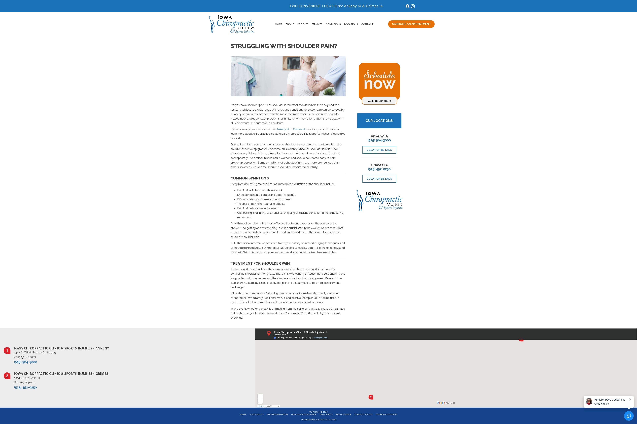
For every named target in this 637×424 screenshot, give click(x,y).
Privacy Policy (343, 414)
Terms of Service (363, 414)
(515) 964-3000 (379, 140)
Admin (243, 414)
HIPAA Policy (326, 414)
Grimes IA (374, 6)
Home (278, 24)
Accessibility (256, 414)
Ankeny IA (352, 6)
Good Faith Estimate (386, 414)
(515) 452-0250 (379, 169)
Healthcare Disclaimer (303, 414)
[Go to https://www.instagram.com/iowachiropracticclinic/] (413, 6)
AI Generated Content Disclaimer (318, 420)
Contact (367, 24)
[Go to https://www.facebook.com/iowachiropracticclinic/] (407, 6)
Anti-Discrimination (277, 414)
